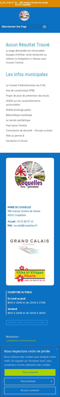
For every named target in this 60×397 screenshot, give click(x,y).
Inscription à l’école (17, 141)
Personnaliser (28, 381)
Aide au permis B (15, 135)
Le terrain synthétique (18, 120)
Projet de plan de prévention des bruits (27, 95)
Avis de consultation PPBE (20, 90)
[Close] (56, 349)
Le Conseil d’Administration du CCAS (26, 85)
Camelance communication (21, 340)
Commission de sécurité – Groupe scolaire (29, 130)
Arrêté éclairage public (18, 110)
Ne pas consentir (30, 390)
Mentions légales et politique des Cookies (26, 322)
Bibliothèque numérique (19, 115)
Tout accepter (30, 372)
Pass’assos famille (16, 125)
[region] (30, 371)
